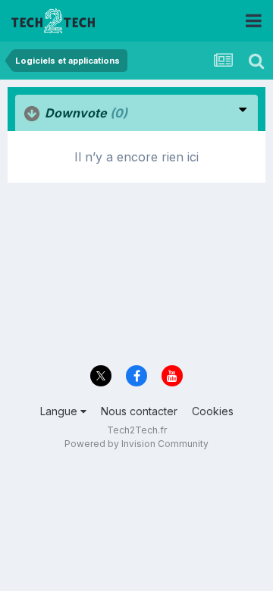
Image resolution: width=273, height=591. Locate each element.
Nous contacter (139, 411)
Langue (60, 411)
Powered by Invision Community (136, 443)
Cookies (213, 411)
